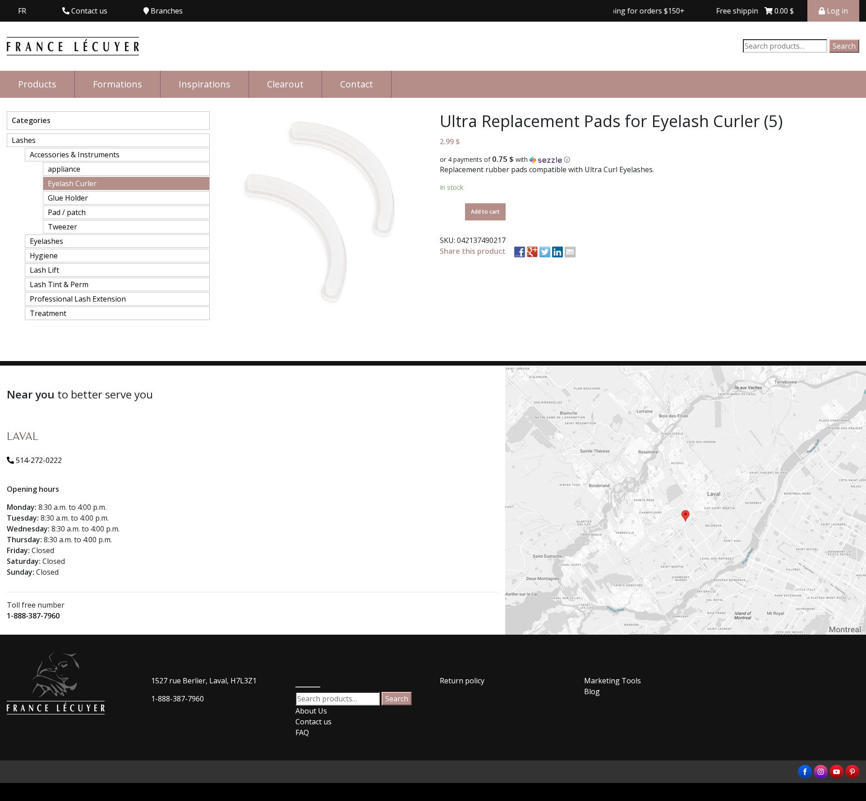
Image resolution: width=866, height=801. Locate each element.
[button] (649, 159)
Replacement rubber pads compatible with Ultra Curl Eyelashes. (547, 169)
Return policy (462, 681)
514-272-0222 (38, 460)
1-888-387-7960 (33, 616)
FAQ (302, 732)
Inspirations (204, 84)
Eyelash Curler (72, 183)
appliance (64, 169)
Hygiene (44, 256)
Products (37, 84)
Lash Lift (44, 270)
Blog (592, 691)
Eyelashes (46, 241)
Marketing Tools (612, 681)
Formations (117, 84)
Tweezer (62, 227)
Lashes (24, 140)
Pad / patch (67, 212)
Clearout (285, 84)
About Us (311, 711)
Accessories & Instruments (75, 155)
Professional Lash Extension (78, 299)
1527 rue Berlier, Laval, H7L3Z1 (204, 681)
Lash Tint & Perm (59, 284)
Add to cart (485, 211)
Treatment (48, 313)
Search (844, 46)
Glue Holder (68, 198)
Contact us (313, 722)
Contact (356, 84)
